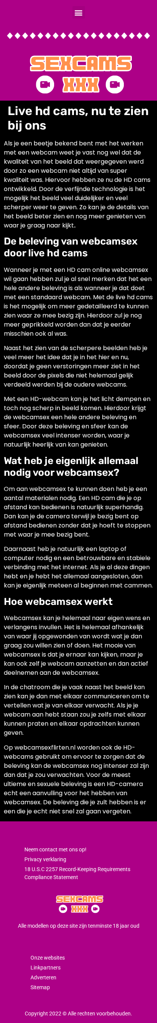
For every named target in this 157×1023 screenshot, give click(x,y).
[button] (78, 12)
